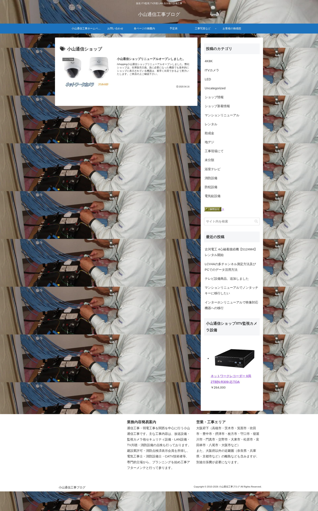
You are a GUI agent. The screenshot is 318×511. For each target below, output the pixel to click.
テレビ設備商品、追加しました (227, 278)
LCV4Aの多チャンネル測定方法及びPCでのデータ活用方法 (230, 266)
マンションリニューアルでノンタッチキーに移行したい (231, 290)
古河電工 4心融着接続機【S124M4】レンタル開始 (231, 252)
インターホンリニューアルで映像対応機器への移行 (231, 305)
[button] (256, 221)
